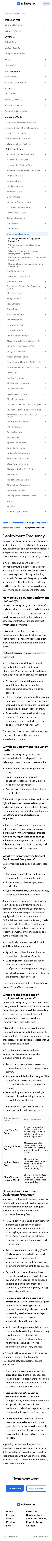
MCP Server (10, 93)
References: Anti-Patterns (18, 138)
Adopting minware (13, 99)
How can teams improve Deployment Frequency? (25, 265)
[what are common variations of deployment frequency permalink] (1, 857)
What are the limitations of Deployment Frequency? (27, 258)
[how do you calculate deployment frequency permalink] (1, 599)
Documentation (18, 522)
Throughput (12, 474)
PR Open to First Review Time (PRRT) (24, 409)
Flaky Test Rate (14, 298)
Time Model (10, 65)
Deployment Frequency (18, 234)
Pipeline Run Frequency (18, 383)
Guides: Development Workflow (21, 122)
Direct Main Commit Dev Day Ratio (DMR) (24, 287)
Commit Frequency (16, 218)
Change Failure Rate (16, 212)
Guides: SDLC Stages (16, 133)
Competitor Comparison (16, 111)
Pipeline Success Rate (17, 394)
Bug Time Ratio (14, 181)
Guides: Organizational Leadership (22, 128)
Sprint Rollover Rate (16, 442)
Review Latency (14, 432)
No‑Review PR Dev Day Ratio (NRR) (23, 367)
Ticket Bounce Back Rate (19, 479)
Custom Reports (12, 48)
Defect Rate (12, 228)
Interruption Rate (15, 330)
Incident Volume (14, 319)
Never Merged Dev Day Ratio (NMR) (24, 362)
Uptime (10, 501)
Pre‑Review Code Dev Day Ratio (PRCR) (22, 415)
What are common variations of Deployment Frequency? (23, 252)
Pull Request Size (15, 426)
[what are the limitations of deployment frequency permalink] (1, 996)
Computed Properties (15, 53)
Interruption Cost (15, 325)
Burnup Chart (13, 197)
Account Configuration (15, 82)
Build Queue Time (15, 186)
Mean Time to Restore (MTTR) (20, 346)
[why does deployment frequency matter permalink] (1, 748)
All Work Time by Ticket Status (21, 154)
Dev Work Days (14, 281)
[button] (3, 3)
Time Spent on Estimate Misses (21, 495)
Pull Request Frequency (18, 421)
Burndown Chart (15, 191)
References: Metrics (15, 149)
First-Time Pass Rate (16, 293)
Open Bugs (12, 372)
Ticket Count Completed (18, 485)
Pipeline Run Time (15, 388)
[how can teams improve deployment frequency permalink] (1, 1192)
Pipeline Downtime (15, 378)
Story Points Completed (18, 464)
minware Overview (13, 25)
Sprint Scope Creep (16, 448)
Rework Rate (13, 437)
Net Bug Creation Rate (18, 356)
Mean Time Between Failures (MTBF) (23, 341)
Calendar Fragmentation (19, 202)
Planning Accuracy (16, 399)
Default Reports (12, 42)
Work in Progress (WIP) (17, 511)
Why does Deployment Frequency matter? (24, 246)
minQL (8, 59)
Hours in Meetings (15, 314)
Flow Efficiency (14, 303)
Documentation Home (15, 13)
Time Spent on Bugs (16, 490)
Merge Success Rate (16, 351)
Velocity (11, 506)
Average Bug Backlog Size (19, 165)
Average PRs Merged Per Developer (24, 170)
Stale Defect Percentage (18, 453)
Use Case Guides (13, 31)
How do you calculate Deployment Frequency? (24, 239)
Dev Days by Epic (15, 271)
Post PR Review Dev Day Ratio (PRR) (24, 404)
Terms (35, 1537)
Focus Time (12, 309)
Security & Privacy (13, 105)
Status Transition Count (18, 458)
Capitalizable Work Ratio (19, 207)
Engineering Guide (13, 117)
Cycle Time (12, 223)
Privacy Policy (43, 1537)
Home (5, 522)
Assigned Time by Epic (17, 159)
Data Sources (11, 76)
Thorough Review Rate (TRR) (20, 469)
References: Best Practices (18, 144)
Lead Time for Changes (18, 335)
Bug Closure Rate (15, 175)
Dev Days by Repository (18, 276)
